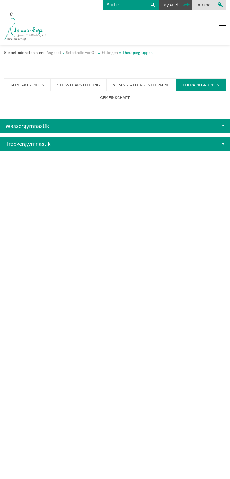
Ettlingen (110, 52)
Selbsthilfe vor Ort (81, 52)
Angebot (54, 52)
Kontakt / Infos (27, 85)
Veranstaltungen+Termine (141, 85)
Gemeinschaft (115, 97)
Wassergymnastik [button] (27, 126)
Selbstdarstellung (78, 85)
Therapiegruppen (201, 85)
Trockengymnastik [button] (28, 143)
